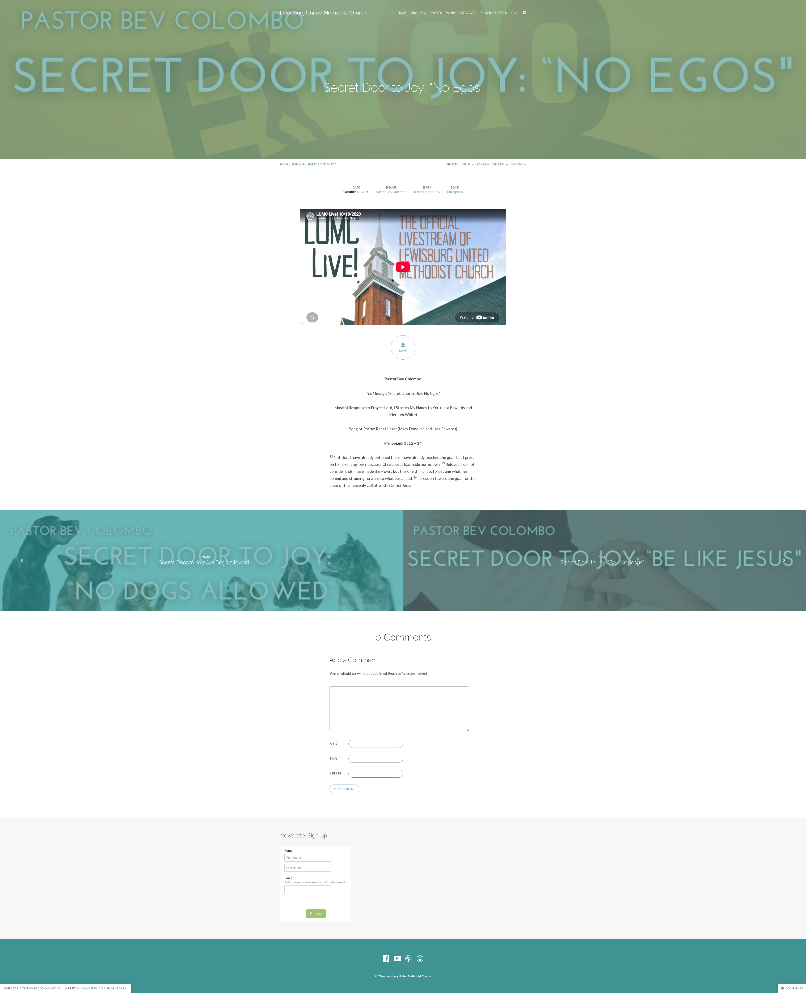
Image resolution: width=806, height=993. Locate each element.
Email (335, 758)
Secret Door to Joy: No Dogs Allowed (204, 562)
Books (481, 164)
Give (514, 12)
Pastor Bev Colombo (391, 192)
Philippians (455, 192)
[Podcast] (408, 958)
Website (335, 773)
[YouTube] (397, 958)
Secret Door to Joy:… (322, 164)
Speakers (498, 164)
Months (517, 164)
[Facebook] (386, 958)
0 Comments (794, 988)
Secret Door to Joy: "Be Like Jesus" (602, 562)
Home (402, 12)
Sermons (298, 164)
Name (334, 743)
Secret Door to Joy (426, 192)
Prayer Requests (493, 12)
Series (466, 164)
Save (403, 350)
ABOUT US (418, 12)
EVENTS (436, 12)
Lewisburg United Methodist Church (323, 13)
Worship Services (460, 12)
